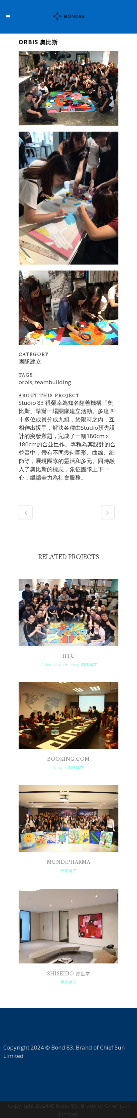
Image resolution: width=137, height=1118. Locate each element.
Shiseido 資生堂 (68, 973)
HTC (69, 656)
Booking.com (68, 759)
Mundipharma (68, 862)
